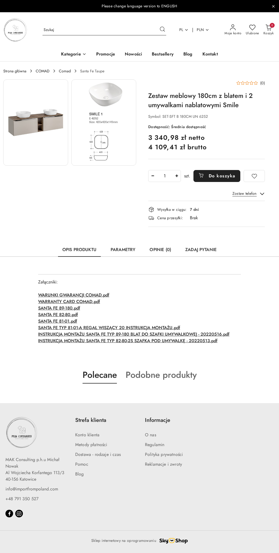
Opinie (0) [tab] (160, 249)
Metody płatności (91, 444)
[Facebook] (9, 513)
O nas (150, 435)
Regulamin (154, 444)
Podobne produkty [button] (161, 375)
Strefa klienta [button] (90, 420)
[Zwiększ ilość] (176, 176)
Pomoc (81, 464)
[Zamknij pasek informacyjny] (273, 6)
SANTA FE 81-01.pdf (57, 321)
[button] (73, 54)
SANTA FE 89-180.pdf (59, 308)
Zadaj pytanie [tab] (201, 249)
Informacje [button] (157, 420)
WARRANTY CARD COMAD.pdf (69, 301)
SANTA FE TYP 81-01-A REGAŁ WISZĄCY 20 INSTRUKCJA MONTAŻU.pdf (109, 328)
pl (181, 29)
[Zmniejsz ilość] (152, 176)
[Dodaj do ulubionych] (254, 176)
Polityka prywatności (164, 454)
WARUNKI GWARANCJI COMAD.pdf (73, 295)
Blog (79, 474)
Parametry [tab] (123, 249)
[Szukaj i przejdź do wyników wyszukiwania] (162, 30)
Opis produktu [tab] (79, 249)
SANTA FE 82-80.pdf (58, 314)
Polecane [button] (100, 375)
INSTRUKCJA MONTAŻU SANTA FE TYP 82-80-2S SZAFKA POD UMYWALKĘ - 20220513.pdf (127, 341)
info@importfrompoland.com (31, 489)
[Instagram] (19, 513)
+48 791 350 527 (21, 499)
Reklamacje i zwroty (163, 464)
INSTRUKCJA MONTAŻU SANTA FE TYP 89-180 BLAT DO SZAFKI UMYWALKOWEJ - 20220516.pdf (133, 334)
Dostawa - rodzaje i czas (98, 454)
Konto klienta (87, 435)
